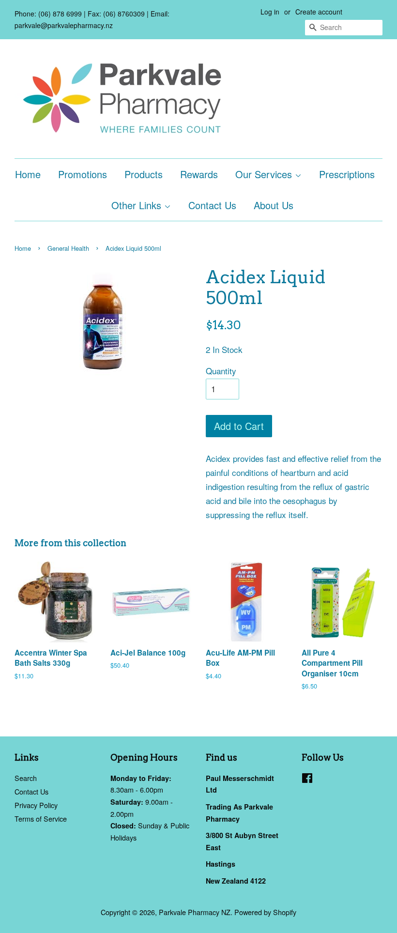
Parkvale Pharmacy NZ (194, 912)
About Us (273, 205)
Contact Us (212, 205)
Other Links (137, 205)
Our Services (265, 174)
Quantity (221, 371)
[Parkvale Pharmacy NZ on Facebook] (307, 779)
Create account (318, 11)
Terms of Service (41, 818)
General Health (68, 248)
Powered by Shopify (265, 912)
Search (26, 778)
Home (28, 174)
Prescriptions (347, 174)
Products (143, 174)
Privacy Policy (36, 805)
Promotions (82, 174)
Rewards (199, 174)
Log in (269, 11)
